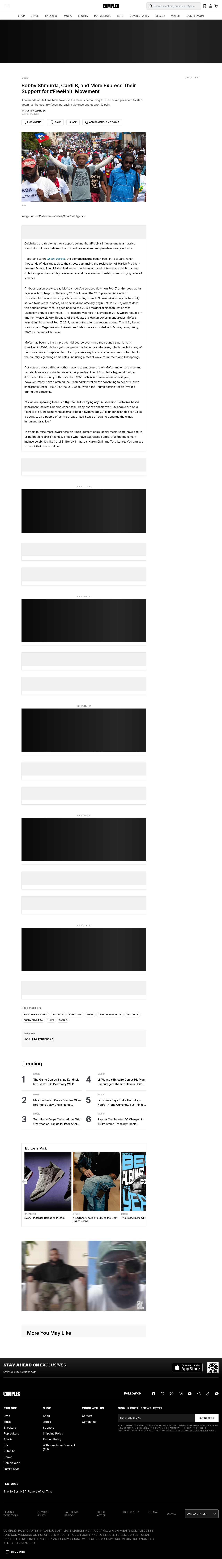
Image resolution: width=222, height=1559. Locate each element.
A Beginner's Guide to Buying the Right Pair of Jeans (95, 1219)
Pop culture (11, 1433)
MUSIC (68, 15)
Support (48, 1427)
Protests (57, 1014)
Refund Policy (52, 1439)
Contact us (89, 1421)
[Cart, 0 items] (216, 6)
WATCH (175, 15)
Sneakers (30, 1214)
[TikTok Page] (208, 1393)
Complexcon (11, 1463)
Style (76, 1214)
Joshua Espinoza (39, 1039)
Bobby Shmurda (33, 1020)
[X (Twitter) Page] (162, 1393)
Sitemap (153, 1512)
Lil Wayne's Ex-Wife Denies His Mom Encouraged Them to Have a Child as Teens (122, 1082)
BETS (120, 15)
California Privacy (71, 1514)
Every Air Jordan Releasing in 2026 (44, 1217)
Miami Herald (56, 258)
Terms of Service (198, 1430)
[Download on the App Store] (187, 1368)
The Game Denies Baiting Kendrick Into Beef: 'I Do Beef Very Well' (56, 1082)
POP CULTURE (102, 15)
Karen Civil (75, 1014)
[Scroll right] (143, 1181)
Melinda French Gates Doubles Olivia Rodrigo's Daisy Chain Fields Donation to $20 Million (57, 1102)
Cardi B (63, 1020)
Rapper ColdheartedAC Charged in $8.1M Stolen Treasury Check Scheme (120, 1122)
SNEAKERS (51, 15)
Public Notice (101, 1514)
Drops (47, 1421)
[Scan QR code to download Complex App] (213, 1367)
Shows (7, 1457)
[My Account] (210, 6)
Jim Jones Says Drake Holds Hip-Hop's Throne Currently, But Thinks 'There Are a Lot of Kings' (120, 1102)
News (90, 1014)
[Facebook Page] (153, 1393)
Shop (46, 1416)
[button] (202, 1513)
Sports (7, 1439)
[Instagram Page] (180, 1393)
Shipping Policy (53, 1433)
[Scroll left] (24, 1181)
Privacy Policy (174, 1430)
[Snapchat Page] (198, 1393)
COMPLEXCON (195, 15)
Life (5, 1445)
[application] (84, 1276)
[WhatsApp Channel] (171, 1393)
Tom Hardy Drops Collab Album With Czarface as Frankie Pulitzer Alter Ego (57, 1122)
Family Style (11, 1469)
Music (25, 78)
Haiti (51, 1020)
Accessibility (131, 1512)
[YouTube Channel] (189, 1393)
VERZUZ (160, 15)
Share (73, 122)
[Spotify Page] (217, 1393)
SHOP (21, 15)
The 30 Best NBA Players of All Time (28, 1491)
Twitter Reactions (35, 1014)
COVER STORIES (139, 15)
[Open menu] (6, 6)
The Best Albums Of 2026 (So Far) (141, 1217)
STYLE (35, 15)
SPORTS (83, 15)
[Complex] (111, 6)
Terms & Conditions (11, 1514)
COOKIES (171, 1513)
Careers (87, 1416)
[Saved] (205, 6)
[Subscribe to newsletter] (207, 1418)
